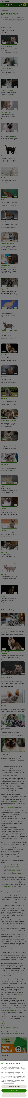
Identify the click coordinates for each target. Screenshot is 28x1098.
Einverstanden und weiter (14, 1090)
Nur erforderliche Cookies (14, 1095)
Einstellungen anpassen (14, 1086)
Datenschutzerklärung (9, 1082)
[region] (14, 1079)
